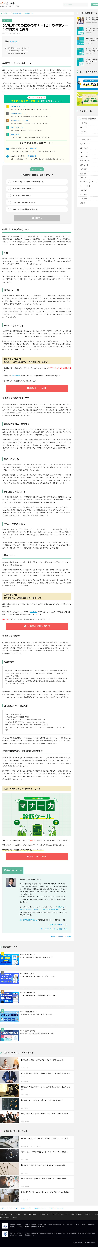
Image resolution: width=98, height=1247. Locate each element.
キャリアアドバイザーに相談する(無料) (54, 929)
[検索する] (86, 5)
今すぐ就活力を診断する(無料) (38, 626)
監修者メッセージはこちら (58, 924)
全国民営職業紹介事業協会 (28, 920)
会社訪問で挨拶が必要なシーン (18, 51)
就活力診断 (32, 156)
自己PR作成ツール (18, 106)
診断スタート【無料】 (38, 388)
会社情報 (87, 1214)
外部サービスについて (56, 1208)
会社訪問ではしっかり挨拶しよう (18, 48)
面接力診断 (15, 134)
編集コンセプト (26, 1208)
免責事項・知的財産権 (76, 1214)
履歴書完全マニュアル (19, 120)
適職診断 (33, 148)
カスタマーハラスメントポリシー (8, 1217)
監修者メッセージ (40, 1208)
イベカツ (3, 1208)
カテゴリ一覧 (13, 1208)
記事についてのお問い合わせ (62, 936)
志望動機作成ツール (18, 113)
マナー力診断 (15, 376)
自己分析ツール (17, 127)
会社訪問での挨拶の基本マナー (18, 53)
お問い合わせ (3, 1214)
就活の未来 (7, 3)
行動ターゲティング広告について (59, 1214)
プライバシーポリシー (15, 1214)
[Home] (1, 13)
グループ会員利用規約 (30, 1214)
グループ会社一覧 (43, 1214)
